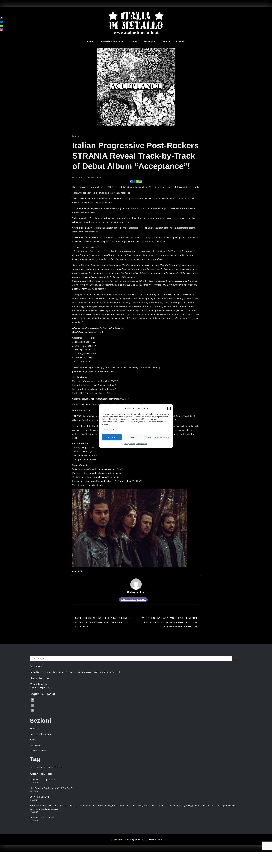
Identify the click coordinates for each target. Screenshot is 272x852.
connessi (39, 684)
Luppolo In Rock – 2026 (42, 817)
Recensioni (149, 41)
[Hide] (1, 34)
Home (90, 41)
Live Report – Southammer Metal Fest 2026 (51, 788)
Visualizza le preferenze (157, 437)
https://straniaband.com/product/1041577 (110, 399)
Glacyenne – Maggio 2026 (42, 779)
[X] (134, 181)
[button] (169, 408)
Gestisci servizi (108, 430)
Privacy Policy (129, 444)
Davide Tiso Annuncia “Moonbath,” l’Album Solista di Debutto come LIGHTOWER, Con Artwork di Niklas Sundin (168, 622)
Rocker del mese (38, 750)
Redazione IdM (94, 177)
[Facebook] (131, 181)
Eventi (166, 41)
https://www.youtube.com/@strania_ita (100, 477)
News (134, 41)
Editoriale (34, 728)
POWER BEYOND (36, 767)
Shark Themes (141, 839)
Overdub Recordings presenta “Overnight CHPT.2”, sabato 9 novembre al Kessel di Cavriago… (103, 622)
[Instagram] (140, 181)
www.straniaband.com (92, 485)
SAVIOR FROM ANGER (53, 767)
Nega (133, 437)
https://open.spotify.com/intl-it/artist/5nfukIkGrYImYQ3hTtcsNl (111, 481)
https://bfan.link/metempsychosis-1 (99, 371)
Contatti (180, 41)
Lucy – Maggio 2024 (40, 797)
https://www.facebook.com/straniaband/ (102, 473)
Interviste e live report (112, 41)
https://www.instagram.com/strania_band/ (103, 469)
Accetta (111, 437)
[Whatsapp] (137, 181)
